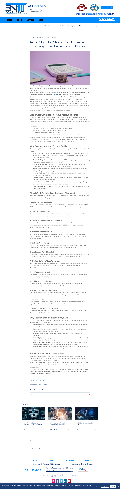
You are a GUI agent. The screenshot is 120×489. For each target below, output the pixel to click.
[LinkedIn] (65, 481)
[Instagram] (53, 481)
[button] (96, 26)
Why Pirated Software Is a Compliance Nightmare (58, 423)
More (81, 26)
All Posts (24, 26)
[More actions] (89, 37)
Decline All (104, 486)
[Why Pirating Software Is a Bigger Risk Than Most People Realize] (33, 413)
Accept (113, 486)
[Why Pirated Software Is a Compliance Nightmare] (60, 413)
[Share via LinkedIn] (38, 390)
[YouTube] (69, 481)
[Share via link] (42, 390)
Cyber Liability (59, 26)
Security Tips (72, 26)
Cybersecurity (34, 26)
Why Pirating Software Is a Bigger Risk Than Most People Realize (33, 423)
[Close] (118, 486)
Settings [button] (97, 486)
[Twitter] (61, 481)
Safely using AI (47, 26)
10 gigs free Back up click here (81, 464)
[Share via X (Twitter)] (34, 390)
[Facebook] (57, 481)
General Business (42, 384)
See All (96, 404)
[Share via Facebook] (30, 390)
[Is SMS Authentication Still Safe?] (86, 413)
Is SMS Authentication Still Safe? (85, 423)
